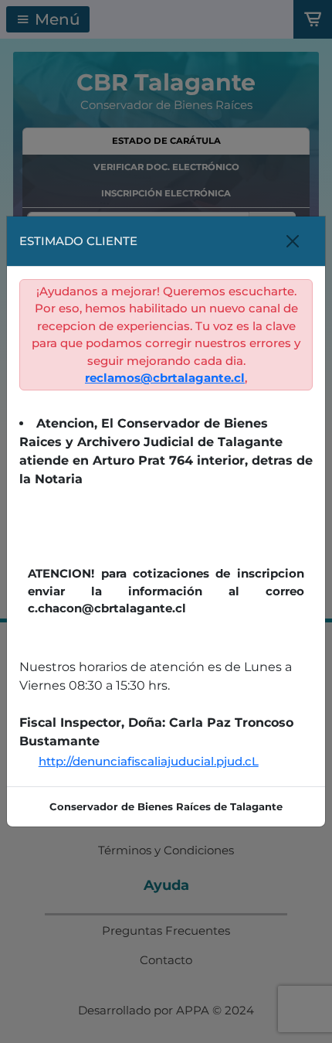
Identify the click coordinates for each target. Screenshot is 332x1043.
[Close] (293, 241)
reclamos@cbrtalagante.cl (165, 377)
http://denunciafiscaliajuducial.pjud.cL (149, 761)
